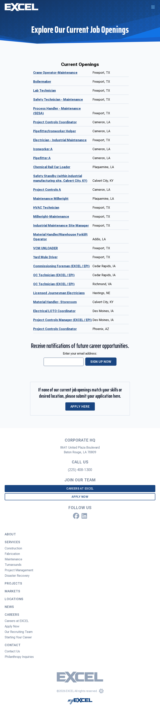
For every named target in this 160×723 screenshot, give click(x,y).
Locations (14, 599)
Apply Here (80, 406)
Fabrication (12, 554)
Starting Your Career (18, 637)
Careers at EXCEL (80, 488)
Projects (13, 583)
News (9, 607)
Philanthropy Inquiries (19, 657)
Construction (13, 548)
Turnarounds (13, 565)
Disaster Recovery (17, 576)
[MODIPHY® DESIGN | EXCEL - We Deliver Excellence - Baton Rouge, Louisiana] (101, 691)
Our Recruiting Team (19, 632)
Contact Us (12, 651)
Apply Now (80, 496)
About (10, 534)
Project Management (19, 570)
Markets (12, 591)
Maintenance (13, 559)
